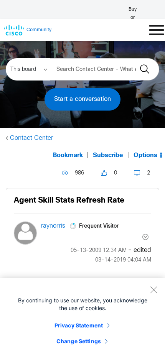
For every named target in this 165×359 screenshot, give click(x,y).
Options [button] (145, 155)
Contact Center (31, 138)
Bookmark (68, 155)
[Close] (153, 290)
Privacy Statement (78, 325)
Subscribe (108, 155)
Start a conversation (82, 99)
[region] (82, 318)
